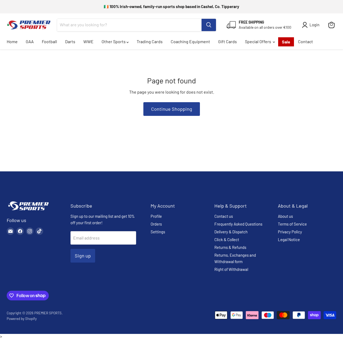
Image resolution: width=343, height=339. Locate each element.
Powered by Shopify (22, 318)
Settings (158, 231)
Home (12, 41)
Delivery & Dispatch (231, 231)
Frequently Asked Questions (238, 224)
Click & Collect (226, 239)
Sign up (83, 256)
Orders (156, 224)
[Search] (209, 25)
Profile (156, 216)
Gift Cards (227, 41)
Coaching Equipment (190, 41)
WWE (88, 41)
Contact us (223, 216)
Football (49, 41)
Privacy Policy (290, 231)
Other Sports (114, 41)
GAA (30, 41)
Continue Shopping (171, 109)
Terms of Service (292, 224)
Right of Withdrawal (231, 269)
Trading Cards (150, 41)
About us (285, 216)
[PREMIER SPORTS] (28, 210)
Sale (286, 41)
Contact (305, 41)
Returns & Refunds (230, 247)
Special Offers (258, 41)
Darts (70, 41)
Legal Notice (289, 239)
